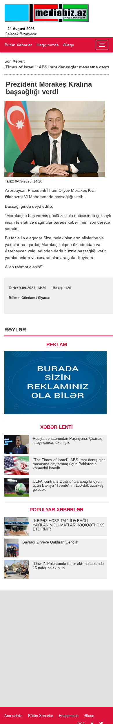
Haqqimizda (69, 716)
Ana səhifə (13, 716)
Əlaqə (68, 45)
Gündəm (28, 298)
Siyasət (44, 298)
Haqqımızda (48, 45)
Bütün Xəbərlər (18, 45)
